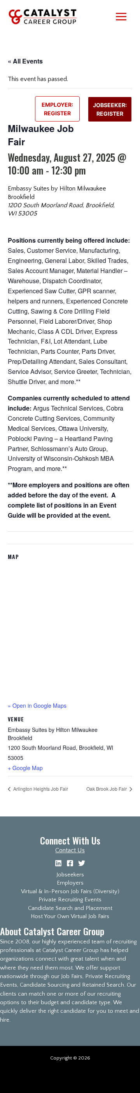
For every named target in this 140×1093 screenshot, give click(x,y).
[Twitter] (81, 863)
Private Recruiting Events (70, 900)
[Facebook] (70, 863)
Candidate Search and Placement (70, 908)
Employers (70, 883)
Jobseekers (70, 875)
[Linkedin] (58, 863)
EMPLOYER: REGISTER (57, 108)
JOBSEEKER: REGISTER (110, 109)
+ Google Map (25, 768)
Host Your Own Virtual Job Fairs (70, 916)
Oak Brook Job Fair (107, 788)
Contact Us (70, 850)
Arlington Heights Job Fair (40, 788)
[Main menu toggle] (121, 16)
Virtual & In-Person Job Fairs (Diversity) (70, 892)
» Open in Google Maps (37, 705)
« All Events (25, 60)
